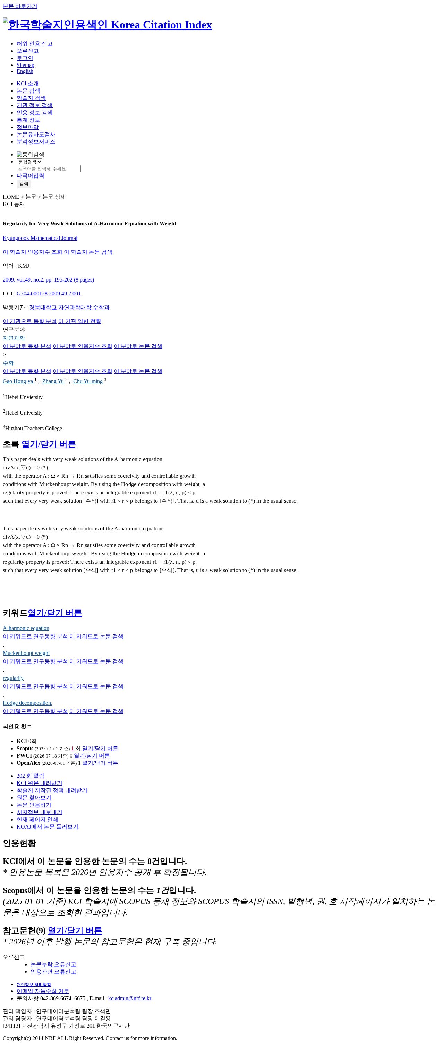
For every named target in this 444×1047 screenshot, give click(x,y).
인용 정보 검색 (35, 112)
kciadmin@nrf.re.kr (129, 998)
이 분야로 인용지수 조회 (82, 346)
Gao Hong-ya (18, 381)
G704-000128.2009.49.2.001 (49, 293)
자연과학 (14, 338)
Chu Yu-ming (88, 381)
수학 (8, 363)
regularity (13, 678)
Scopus (25, 748)
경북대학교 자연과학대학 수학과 (69, 307)
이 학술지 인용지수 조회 (32, 252)
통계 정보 (28, 120)
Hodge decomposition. (27, 703)
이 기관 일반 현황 (79, 321)
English (25, 71)
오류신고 (28, 51)
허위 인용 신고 (35, 43)
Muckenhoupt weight (26, 653)
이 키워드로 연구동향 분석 (35, 636)
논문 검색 (28, 91)
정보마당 (28, 127)
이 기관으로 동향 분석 (30, 321)
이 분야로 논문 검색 (138, 346)
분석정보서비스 (36, 142)
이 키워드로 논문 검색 (96, 636)
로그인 (25, 58)
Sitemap (25, 65)
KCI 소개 (28, 83)
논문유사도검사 (36, 134)
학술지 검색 (31, 98)
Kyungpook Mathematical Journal (40, 238)
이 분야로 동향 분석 (27, 346)
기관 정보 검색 (35, 105)
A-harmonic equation (26, 628)
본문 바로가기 (20, 6)
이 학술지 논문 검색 (88, 252)
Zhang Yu (53, 381)
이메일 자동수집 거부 (43, 991)
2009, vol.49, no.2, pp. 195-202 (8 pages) (48, 280)
